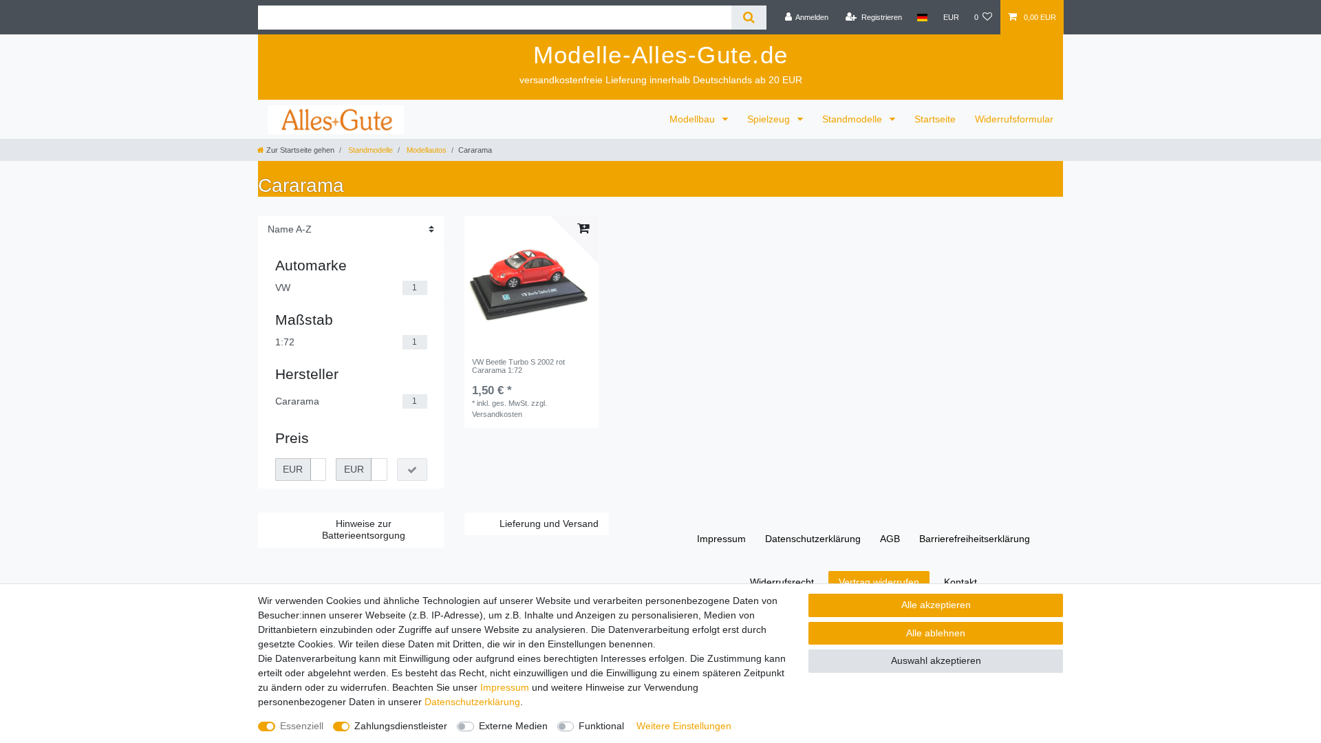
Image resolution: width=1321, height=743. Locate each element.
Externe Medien (513, 725)
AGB (890, 538)
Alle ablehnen (935, 632)
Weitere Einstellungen (683, 725)
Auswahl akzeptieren (936, 660)
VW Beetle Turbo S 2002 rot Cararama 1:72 (518, 366)
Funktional (601, 725)
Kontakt (960, 582)
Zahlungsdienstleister (400, 725)
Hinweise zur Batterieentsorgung (363, 529)
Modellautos (426, 150)
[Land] (922, 17)
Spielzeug (770, 119)
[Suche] (748, 18)
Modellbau (693, 119)
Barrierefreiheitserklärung (974, 538)
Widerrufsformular (1014, 119)
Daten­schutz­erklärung (813, 538)
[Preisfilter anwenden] (412, 470)
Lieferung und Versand (549, 523)
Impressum (721, 538)
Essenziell (301, 725)
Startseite (935, 119)
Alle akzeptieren (936, 604)
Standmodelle (853, 119)
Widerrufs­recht (782, 582)
